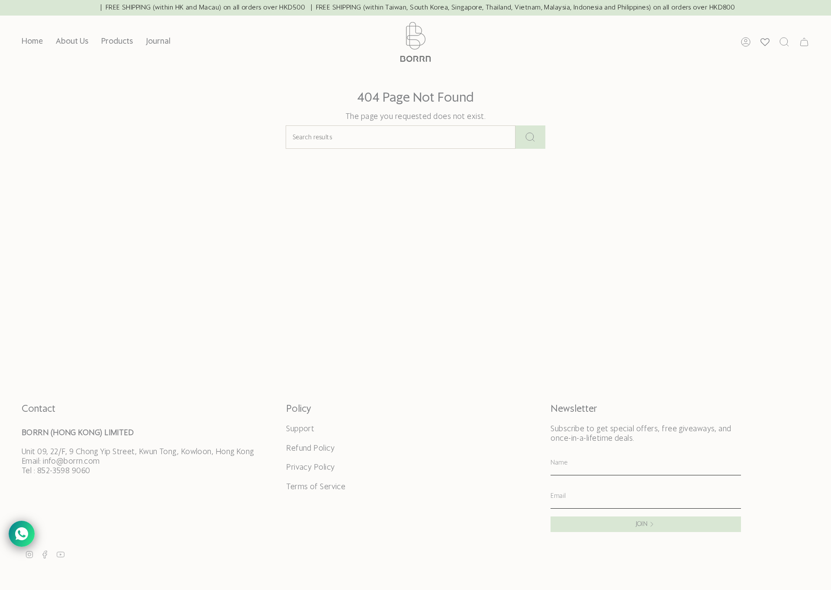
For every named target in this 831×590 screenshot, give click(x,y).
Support (300, 429)
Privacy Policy (310, 467)
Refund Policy (310, 448)
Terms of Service (315, 487)
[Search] (530, 137)
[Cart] (804, 42)
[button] (117, 42)
